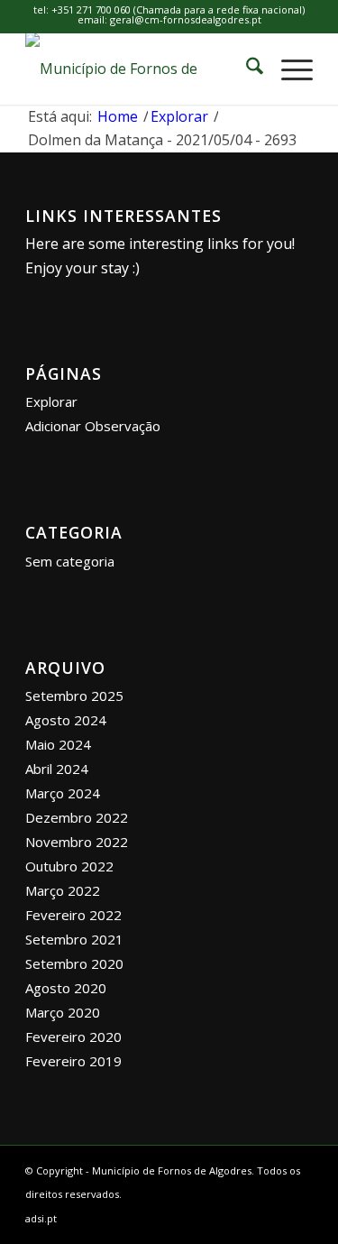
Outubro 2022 (69, 866)
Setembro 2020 (74, 963)
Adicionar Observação (92, 426)
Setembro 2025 (74, 696)
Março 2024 (62, 793)
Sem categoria (69, 561)
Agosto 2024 (65, 720)
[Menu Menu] (288, 68)
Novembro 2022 (76, 842)
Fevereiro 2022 (73, 915)
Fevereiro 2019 (73, 1061)
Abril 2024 (56, 769)
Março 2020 (62, 1012)
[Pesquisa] (245, 68)
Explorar (51, 401)
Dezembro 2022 (76, 817)
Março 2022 (62, 890)
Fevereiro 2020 (73, 1036)
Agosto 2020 (65, 988)
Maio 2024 (58, 744)
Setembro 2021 (74, 939)
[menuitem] (245, 68)
